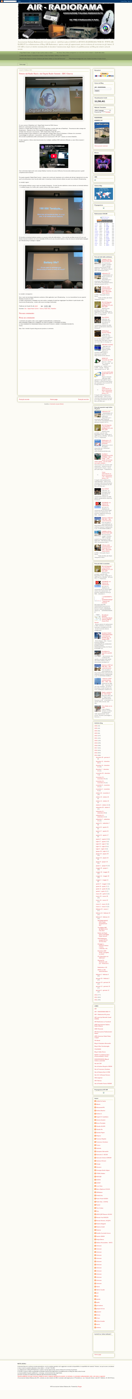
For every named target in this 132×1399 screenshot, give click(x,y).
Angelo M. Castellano (102, 1117)
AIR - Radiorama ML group (102, 1014)
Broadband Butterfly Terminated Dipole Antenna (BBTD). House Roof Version (103, 618)
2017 (96, 748)
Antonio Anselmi (100, 1120)
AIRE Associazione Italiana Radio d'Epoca (102, 1025)
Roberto (98, 1230)
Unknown (99, 1245)
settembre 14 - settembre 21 (100, 816)
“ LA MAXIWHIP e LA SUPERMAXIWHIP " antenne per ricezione (107, 599)
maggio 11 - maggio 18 (102, 876)
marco (98, 1324)
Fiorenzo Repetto (101, 1139)
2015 (96, 752)
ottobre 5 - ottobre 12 (102, 805)
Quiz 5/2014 (105, 317)
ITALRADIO (97, 1049)
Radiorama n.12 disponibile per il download (106, 442)
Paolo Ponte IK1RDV (102, 1198)
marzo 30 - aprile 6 (101, 894)
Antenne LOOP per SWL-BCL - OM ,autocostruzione (107, 519)
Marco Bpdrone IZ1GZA (103, 1189)
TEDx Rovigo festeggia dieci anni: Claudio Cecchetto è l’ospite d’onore (87, 58)
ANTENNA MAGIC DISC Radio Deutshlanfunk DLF (103, 923)
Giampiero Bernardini (102, 1151)
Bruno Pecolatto (100, 1123)
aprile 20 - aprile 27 (101, 886)
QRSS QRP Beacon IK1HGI (104, 1214)
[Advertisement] (53, 382)
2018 (96, 745)
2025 (96, 728)
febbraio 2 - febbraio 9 (102, 974)
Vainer (98, 1286)
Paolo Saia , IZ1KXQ (102, 1201)
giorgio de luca (100, 1308)
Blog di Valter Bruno (100, 1052)
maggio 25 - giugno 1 (102, 868)
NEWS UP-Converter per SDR (107, 359)
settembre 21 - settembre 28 (100, 812)
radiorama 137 (106, 273)
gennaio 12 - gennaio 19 (103, 986)
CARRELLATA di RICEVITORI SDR (107, 260)
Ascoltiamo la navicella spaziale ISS (107, 653)
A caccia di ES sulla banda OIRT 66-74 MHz (107, 373)
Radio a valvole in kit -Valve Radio (107, 693)
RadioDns (53, 308)
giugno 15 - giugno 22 (102, 857)
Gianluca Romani (101, 1161)
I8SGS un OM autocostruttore (103, 970)
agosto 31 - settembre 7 (103, 823)
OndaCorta (99, 1195)
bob (97, 1296)
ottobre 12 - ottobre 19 (102, 801)
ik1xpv (98, 1318)
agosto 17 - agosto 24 (102, 831)
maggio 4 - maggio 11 (102, 880)
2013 (96, 995)
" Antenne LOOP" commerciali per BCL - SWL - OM (107, 680)
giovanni (98, 1311)
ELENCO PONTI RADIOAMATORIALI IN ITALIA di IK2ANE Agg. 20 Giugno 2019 (107, 636)
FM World (97, 1040)
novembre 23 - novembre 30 (100, 777)
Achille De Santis (101, 1101)
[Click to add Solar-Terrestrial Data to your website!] (103, 208)
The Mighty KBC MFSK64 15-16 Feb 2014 (103, 929)
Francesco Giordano (102, 1142)
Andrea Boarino (100, 1110)
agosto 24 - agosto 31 (102, 827)
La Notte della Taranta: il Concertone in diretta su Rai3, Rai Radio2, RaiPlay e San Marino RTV (44, 55)
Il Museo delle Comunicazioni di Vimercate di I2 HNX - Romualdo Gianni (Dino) (107, 290)
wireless (98, 1327)
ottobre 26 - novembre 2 (103, 793)
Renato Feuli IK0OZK (102, 1217)
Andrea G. (99, 1113)
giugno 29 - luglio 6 (101, 851)
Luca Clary (99, 1186)
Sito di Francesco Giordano (102, 1069)
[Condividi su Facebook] (50, 306)
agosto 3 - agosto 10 (102, 839)
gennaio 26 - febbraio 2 (102, 978)
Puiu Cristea (99, 1208)
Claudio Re (99, 1129)
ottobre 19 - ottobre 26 (102, 797)
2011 (96, 1000)
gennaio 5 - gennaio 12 (102, 990)
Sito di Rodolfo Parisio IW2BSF (103, 1083)
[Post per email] (41, 306)
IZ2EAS (98, 1179)
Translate (107, 112)
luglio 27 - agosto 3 (101, 841)
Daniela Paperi (100, 1132)
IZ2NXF (98, 1183)
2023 (96, 733)
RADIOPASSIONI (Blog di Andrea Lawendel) (101, 1059)
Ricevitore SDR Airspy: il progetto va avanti (103, 952)
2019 (96, 743)
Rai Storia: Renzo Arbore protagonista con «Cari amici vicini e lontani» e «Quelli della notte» (81, 52)
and (97, 1293)
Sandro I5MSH (100, 1236)
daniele (98, 1299)
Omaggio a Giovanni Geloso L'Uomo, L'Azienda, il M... (103, 946)
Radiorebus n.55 (102, 967)
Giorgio (98, 1164)
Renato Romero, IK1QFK (103, 1220)
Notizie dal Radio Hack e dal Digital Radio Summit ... (103, 934)
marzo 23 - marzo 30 (102, 896)
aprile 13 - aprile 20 (101, 889)
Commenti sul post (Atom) (56, 404)
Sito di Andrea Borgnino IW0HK (103, 1066)
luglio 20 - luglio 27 (101, 844)
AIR (95, 1009)
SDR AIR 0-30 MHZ (107, 344)
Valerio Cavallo (100, 1289)
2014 (96, 755)
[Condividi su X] (48, 306)
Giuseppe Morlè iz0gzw (103, 1170)
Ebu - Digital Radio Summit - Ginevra (34, 308)
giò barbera (99, 1305)
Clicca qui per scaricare (101, 146)
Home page (22, 64)
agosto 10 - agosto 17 (102, 835)
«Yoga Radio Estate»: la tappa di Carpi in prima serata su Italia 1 (36, 52)
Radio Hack (47, 308)
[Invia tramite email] (45, 306)
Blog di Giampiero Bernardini (102, 1043)
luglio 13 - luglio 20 (101, 846)
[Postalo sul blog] (46, 306)
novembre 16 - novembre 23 (100, 781)
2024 (96, 730)
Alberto (98, 1104)
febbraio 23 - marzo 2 (102, 909)
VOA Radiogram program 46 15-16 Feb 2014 (103, 940)
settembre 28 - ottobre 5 (103, 807)
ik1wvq (98, 1315)
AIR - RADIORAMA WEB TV (102, 1011)
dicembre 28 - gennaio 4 (103, 757)
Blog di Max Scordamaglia (101, 1046)
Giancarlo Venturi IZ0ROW (103, 1157)
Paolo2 (98, 1205)
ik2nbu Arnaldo (100, 1321)
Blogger (80, 1386)
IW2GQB (98, 1176)
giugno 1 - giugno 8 (101, 865)
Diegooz (98, 1135)
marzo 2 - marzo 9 (101, 906)
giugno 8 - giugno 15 (102, 861)
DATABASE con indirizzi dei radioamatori (106, 504)
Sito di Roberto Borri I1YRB (102, 1072)
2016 (96, 750)
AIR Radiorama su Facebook (102, 1021)
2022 (96, 735)
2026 (96, 726)
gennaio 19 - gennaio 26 (103, 982)
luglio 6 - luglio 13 (101, 849)
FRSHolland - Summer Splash (106, 331)
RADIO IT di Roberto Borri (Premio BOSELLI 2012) (101, 1055)
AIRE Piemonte (98, 1029)
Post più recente (24, 399)
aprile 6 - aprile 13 (101, 891)
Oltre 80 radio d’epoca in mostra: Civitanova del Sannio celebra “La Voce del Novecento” (42, 58)
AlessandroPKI (100, 1107)
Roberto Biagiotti (101, 1223)
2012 (96, 997)
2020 (96, 740)
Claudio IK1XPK (100, 1126)
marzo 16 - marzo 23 (102, 900)
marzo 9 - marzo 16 (102, 904)
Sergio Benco (100, 1239)
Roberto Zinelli (100, 1227)
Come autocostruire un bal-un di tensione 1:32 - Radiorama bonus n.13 (107, 390)
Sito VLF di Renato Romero (102, 1075)
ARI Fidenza (97, 1080)
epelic (98, 1302)
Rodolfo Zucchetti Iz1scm (103, 1233)
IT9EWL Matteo (100, 1173)
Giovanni (98, 1167)
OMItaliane (99, 1192)
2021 (96, 738)
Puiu (97, 1211)
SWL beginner (98, 1077)
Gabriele (98, 1148)
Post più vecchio (83, 399)
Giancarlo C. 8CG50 (102, 1154)
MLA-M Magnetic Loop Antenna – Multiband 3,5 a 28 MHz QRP (107, 304)
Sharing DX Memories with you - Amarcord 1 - (103, 963)
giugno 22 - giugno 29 (102, 853)
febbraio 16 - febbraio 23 (103, 913)
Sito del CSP (98, 1063)
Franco (98, 1145)
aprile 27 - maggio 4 (102, 884)
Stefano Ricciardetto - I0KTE (104, 1242)
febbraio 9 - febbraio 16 (102, 917)
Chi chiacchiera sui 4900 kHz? (103, 957)
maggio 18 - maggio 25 (102, 872)
